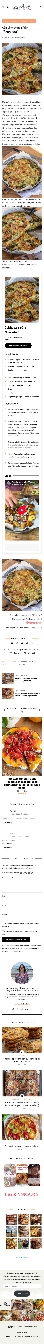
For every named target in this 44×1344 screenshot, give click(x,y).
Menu (40, 7)
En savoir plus (22, 1004)
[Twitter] (22, 643)
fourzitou (10, 649)
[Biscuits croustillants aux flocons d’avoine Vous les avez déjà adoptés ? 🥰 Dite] (36, 1243)
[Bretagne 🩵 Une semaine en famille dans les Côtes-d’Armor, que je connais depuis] (11, 1230)
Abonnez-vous (22, 1293)
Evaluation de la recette (10, 873)
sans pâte (14, 653)
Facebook (13, 1009)
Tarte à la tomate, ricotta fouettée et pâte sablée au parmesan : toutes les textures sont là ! (22, 783)
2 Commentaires (18, 37)
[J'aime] (12, 643)
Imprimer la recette (19, 345)
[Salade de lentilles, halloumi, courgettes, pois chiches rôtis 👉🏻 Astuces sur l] (11, 1243)
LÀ (10, 268)
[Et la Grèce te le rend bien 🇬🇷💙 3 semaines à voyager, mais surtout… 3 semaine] (36, 1230)
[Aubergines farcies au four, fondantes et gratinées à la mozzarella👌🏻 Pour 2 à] (36, 1218)
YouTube (26, 1009)
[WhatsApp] (32, 643)
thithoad (12, 833)
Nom (4, 896)
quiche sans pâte (28, 649)
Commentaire (7, 878)
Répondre (8, 822)
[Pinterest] (27, 643)
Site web (5, 914)
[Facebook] (17, 643)
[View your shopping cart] (8, 7)
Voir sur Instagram (22, 1258)
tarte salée (9, 21)
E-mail (5, 905)
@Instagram (5, 1305)
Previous (2, 746)
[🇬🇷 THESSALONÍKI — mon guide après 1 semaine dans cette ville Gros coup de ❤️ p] (23, 1243)
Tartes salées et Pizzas (24, 21)
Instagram (17, 1009)
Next (41, 746)
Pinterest (22, 1009)
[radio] (27, 623)
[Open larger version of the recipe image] (22, 300)
